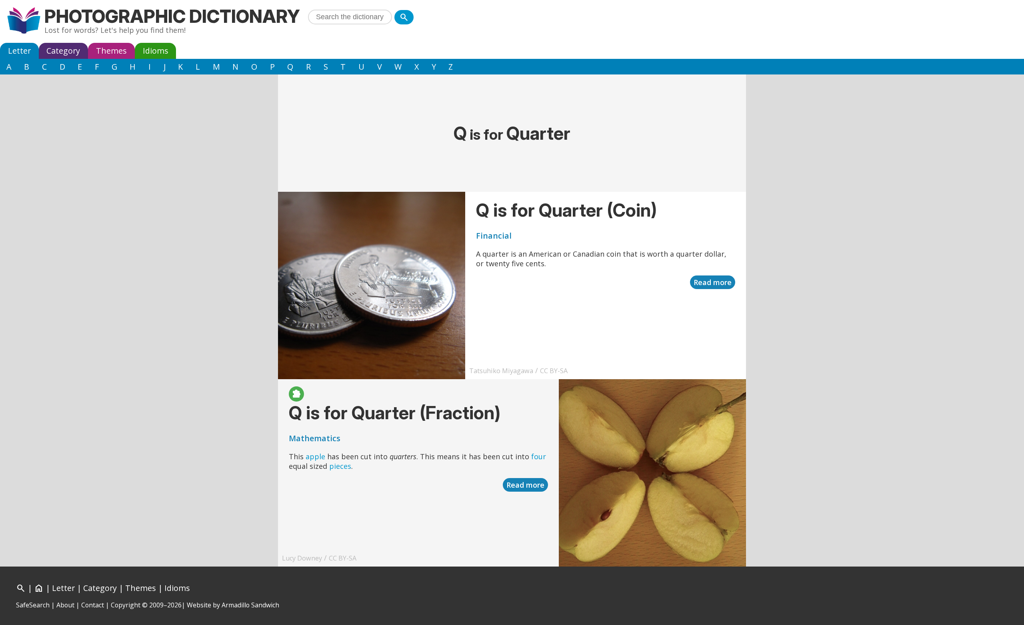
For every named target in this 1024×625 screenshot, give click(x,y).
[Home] (23, 21)
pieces (340, 466)
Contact (92, 605)
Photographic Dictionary (172, 16)
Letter (19, 50)
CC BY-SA (554, 370)
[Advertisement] (512, 92)
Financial (494, 235)
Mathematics (314, 438)
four (538, 456)
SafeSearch (33, 605)
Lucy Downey (302, 558)
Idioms (155, 50)
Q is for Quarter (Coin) (566, 210)
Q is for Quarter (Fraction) (394, 413)
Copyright (125, 605)
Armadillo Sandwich (250, 605)
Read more (713, 282)
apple (315, 456)
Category (63, 50)
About (65, 605)
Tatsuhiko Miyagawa (501, 370)
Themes (111, 50)
